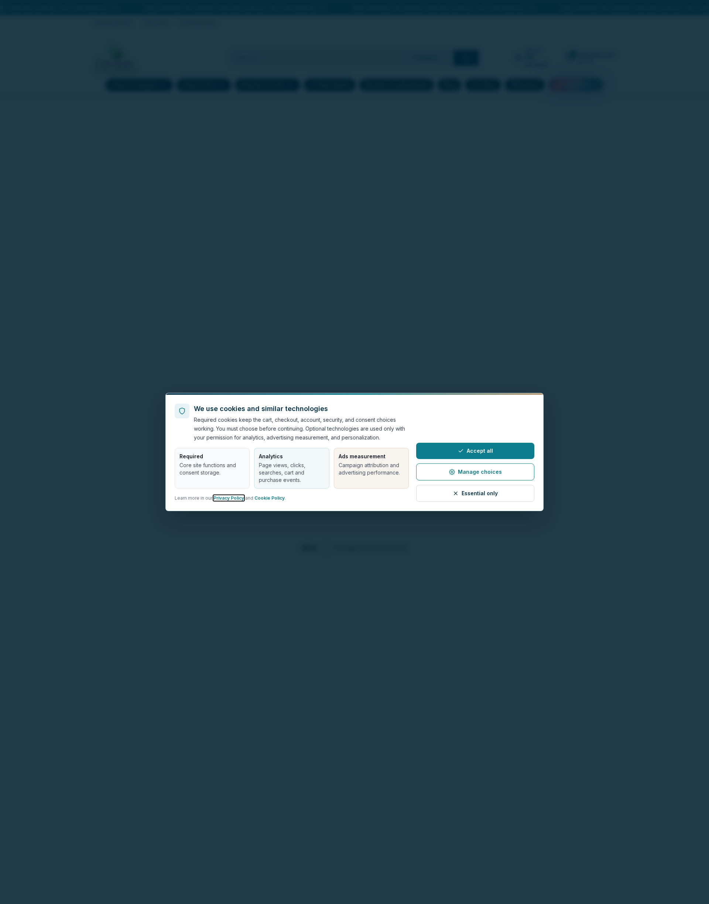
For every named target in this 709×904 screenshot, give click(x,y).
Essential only (480, 493)
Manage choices (480, 472)
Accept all (480, 451)
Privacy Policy (228, 498)
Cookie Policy (269, 498)
